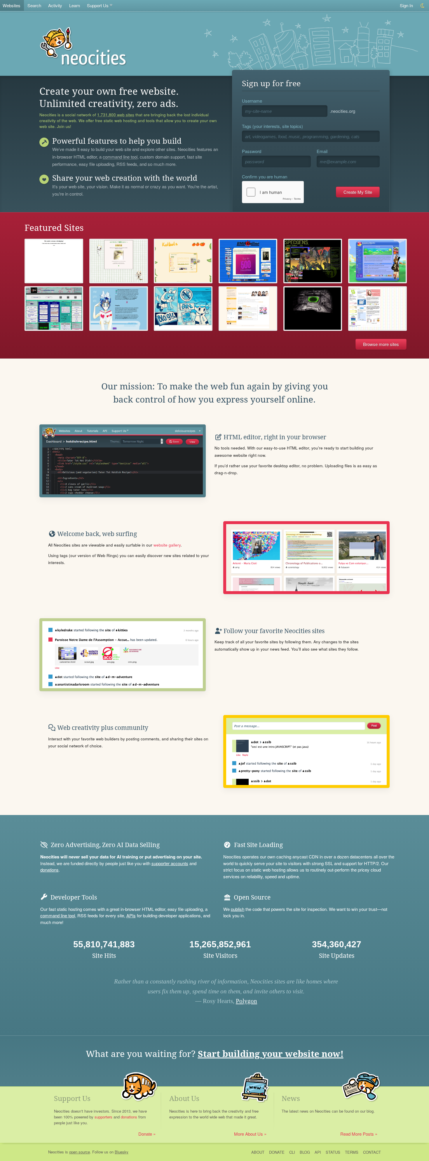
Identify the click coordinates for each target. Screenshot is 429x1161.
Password (251, 151)
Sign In (406, 5)
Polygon (246, 1000)
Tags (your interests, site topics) (272, 126)
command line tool (120, 157)
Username (252, 101)
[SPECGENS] (312, 261)
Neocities (56, 1152)
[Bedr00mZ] (312, 308)
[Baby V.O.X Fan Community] (248, 308)
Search (34, 5)
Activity (55, 5)
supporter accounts (169, 863)
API (318, 1152)
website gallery (167, 545)
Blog (305, 1152)
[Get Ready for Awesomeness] (54, 261)
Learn (74, 5)
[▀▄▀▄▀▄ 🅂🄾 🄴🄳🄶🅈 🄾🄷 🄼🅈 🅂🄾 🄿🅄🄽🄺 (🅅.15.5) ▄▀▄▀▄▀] (54, 308)
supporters (103, 1117)
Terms (351, 1152)
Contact (372, 1152)
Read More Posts (357, 1134)
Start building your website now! (270, 1054)
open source (79, 1152)
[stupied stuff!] (183, 308)
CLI (292, 1152)
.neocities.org (342, 111)
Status (333, 1152)
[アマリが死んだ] (118, 261)
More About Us (248, 1134)
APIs (131, 915)
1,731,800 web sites (115, 115)
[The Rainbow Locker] (377, 308)
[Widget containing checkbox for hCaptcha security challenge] (273, 192)
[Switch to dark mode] (422, 5)
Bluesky (121, 1152)
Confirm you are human (264, 176)
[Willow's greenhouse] (183, 261)
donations (49, 870)
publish (237, 909)
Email (322, 151)
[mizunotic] (118, 308)
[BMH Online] (248, 261)
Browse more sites (381, 344)
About (257, 1152)
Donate (145, 1134)
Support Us (98, 5)
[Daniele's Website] (377, 261)
